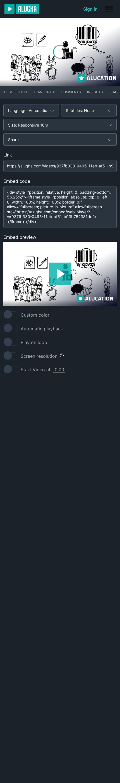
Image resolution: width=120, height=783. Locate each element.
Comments (71, 92)
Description (15, 92)
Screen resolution (39, 356)
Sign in (90, 9)
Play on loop (34, 342)
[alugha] (21, 9)
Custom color (35, 314)
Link (7, 154)
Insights (95, 92)
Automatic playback (42, 328)
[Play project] (60, 274)
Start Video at (36, 369)
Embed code (16, 181)
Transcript (44, 92)
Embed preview (19, 237)
